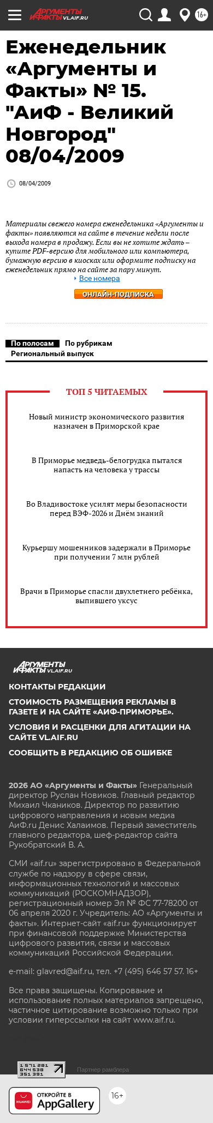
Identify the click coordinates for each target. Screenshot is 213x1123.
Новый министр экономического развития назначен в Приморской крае (106, 421)
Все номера (99, 278)
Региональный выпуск (52, 353)
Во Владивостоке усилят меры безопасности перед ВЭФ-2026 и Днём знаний (106, 508)
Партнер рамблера (103, 1069)
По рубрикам (89, 343)
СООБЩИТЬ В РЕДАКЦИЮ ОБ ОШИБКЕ (90, 753)
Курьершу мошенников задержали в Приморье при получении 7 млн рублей (106, 552)
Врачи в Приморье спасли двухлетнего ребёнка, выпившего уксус (106, 595)
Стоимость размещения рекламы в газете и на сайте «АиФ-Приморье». (92, 707)
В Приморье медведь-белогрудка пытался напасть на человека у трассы (107, 464)
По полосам (32, 343)
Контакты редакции (57, 687)
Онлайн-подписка (118, 294)
